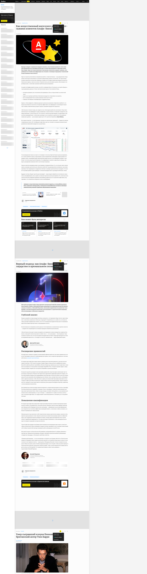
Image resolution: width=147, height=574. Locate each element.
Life (51, 1)
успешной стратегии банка (33, 358)
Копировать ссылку (63, 32)
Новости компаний (57, 231)
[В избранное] (37, 192)
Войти (83, 1)
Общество (40, 231)
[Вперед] (70, 195)
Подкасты (43, 1)
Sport (58, 1)
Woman (54, 1)
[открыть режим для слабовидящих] (60, 23)
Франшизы (38, 1)
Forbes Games (25, 1)
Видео (48, 1)
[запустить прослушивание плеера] (63, 23)
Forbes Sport (24, 231)
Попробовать (56, 31)
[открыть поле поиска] (87, 1)
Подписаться (26, 214)
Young (62, 1)
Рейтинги (33, 1)
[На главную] (3, 1)
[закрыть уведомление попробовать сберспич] (63, 26)
